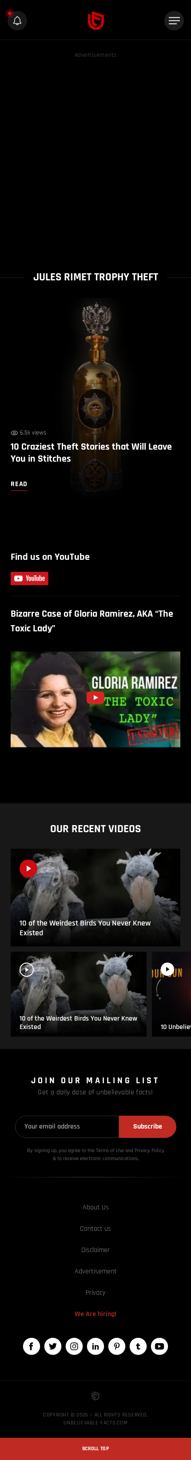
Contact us (95, 1228)
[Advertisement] (95, 155)
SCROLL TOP (95, 1448)
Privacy (95, 1292)
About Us (96, 1207)
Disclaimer (95, 1250)
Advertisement (96, 1271)
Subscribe (147, 1126)
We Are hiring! (95, 1314)
